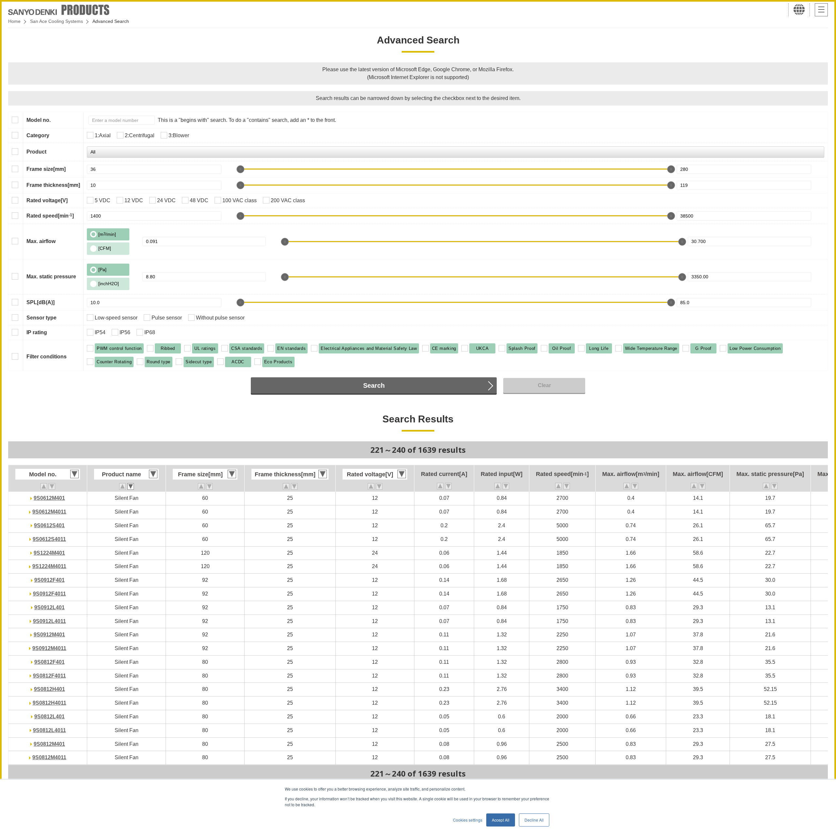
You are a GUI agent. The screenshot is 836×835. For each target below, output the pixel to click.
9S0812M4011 (49, 757)
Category (37, 135)
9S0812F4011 (49, 676)
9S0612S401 (49, 525)
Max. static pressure (51, 276)
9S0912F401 (49, 580)
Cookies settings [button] (467, 820)
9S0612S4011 (49, 539)
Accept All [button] (500, 820)
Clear (544, 385)
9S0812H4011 (49, 703)
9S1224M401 (49, 553)
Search (374, 385)
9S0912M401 (49, 634)
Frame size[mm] (46, 169)
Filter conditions (46, 356)
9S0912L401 (49, 607)
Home (14, 21)
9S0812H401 (49, 689)
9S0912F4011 (49, 594)
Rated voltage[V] (47, 200)
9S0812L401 (49, 716)
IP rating (36, 332)
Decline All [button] (534, 820)
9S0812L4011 (49, 730)
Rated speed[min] (50, 216)
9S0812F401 (49, 662)
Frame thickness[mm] (53, 185)
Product (36, 152)
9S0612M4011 (49, 512)
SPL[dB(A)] (40, 302)
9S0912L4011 (49, 621)
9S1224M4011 (49, 566)
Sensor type (41, 317)
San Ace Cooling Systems (56, 21)
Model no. (38, 120)
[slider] (240, 169)
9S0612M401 (49, 498)
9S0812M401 (49, 744)
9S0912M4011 (49, 648)
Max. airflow (41, 241)
